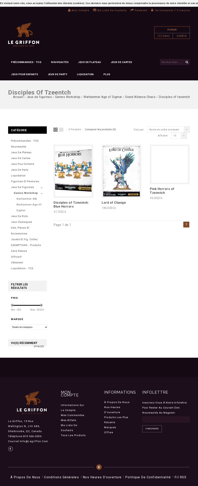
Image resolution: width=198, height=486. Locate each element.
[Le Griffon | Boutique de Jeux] (23, 35)
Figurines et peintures (25, 181)
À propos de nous (117, 402)
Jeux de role (19, 216)
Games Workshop (67, 97)
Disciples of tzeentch (174, 97)
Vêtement (17, 262)
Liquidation (85, 74)
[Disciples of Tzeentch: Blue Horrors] (73, 195)
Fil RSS (181, 477)
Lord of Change (114, 202)
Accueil (18, 97)
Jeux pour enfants (24, 74)
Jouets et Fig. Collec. (24, 239)
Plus (106, 74)
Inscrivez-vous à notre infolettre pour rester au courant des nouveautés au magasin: (164, 407)
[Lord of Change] (121, 195)
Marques (110, 427)
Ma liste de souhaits (112, 10)
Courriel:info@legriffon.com (28, 441)
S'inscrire (183, 10)
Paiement (141, 10)
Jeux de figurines (39, 97)
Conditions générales (61, 477)
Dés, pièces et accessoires (20, 230)
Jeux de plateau (89, 62)
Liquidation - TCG (22, 268)
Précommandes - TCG (26, 62)
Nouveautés (59, 62)
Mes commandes (72, 415)
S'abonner (152, 428)
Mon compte (80, 10)
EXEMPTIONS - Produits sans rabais (26, 248)
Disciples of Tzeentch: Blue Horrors (71, 204)
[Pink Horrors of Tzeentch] (169, 181)
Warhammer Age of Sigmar (103, 97)
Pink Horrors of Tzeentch (162, 191)
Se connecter (164, 10)
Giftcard (16, 256)
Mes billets (68, 420)
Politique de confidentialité (148, 477)
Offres (108, 432)
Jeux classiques (21, 221)
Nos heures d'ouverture (102, 477)
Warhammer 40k (26, 198)
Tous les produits (73, 435)
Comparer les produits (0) (100, 129)
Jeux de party (57, 74)
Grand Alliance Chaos (140, 97)
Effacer (39, 346)
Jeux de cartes (121, 62)
